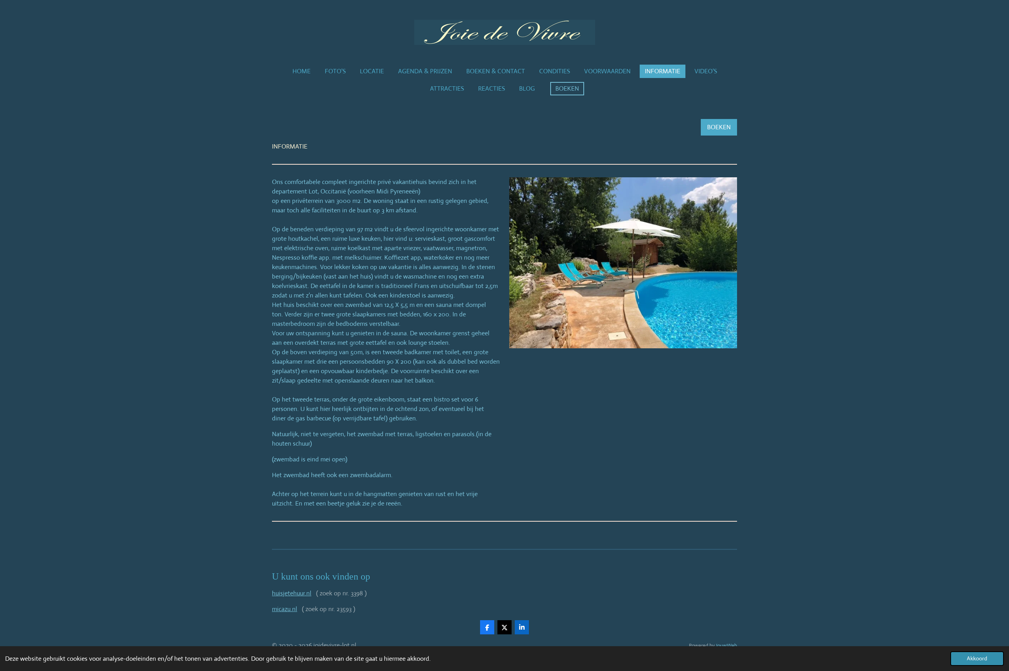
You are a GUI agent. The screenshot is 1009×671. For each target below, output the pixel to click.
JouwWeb (726, 645)
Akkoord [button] (977, 658)
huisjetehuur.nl (291, 593)
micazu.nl (284, 609)
